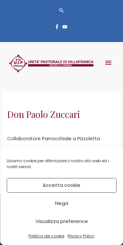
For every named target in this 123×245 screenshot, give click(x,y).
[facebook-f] (57, 26)
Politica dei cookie (46, 236)
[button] (61, 10)
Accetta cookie (61, 185)
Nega (61, 203)
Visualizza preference (61, 221)
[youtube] (65, 26)
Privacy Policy (81, 236)
